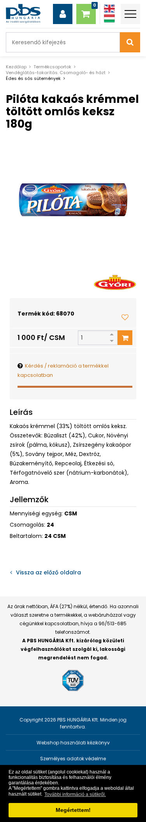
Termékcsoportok (52, 67)
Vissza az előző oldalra (48, 572)
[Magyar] (109, 18)
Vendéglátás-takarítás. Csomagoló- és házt (56, 72)
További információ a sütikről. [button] (75, 794)
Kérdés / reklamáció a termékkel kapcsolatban (63, 370)
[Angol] (109, 9)
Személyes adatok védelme (73, 758)
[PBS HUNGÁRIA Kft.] (23, 13)
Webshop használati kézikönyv (73, 742)
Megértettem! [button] (73, 810)
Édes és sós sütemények (33, 78)
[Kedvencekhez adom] (125, 317)
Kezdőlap (16, 67)
